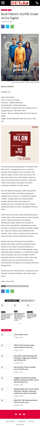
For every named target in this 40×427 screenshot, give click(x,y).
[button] (36, 3)
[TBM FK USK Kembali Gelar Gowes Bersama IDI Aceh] (6, 348)
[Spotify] (20, 415)
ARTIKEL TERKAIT (12, 300)
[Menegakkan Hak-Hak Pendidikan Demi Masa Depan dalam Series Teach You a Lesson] (20, 308)
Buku (3, 312)
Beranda (3, 8)
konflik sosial (23, 286)
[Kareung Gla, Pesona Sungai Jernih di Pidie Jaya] (6, 370)
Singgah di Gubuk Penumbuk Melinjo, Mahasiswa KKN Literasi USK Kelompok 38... (26, 380)
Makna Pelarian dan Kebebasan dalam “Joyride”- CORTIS (32, 316)
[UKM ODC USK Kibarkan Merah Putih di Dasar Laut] (6, 403)
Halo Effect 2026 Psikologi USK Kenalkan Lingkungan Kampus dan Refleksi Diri (25, 358)
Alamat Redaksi (10, 421)
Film (9, 10)
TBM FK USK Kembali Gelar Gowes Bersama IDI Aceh (24, 346)
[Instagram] (16, 415)
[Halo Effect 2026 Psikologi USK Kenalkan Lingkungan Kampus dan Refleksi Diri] (6, 359)
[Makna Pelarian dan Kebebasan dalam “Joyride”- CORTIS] (33, 308)
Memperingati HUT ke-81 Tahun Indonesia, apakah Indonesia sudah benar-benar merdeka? (26, 391)
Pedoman (31, 421)
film (16, 286)
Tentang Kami (22, 421)
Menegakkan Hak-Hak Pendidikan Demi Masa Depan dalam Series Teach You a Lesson (19, 317)
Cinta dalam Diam (21, 334)
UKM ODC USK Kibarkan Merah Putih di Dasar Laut (25, 401)
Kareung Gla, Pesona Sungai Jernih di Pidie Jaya (25, 368)
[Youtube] (24, 415)
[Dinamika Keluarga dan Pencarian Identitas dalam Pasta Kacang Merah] (7, 308)
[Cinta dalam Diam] (6, 337)
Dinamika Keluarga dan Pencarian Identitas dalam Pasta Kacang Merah (7, 316)
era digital (10, 286)
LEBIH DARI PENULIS (27, 300)
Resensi (4, 10)
